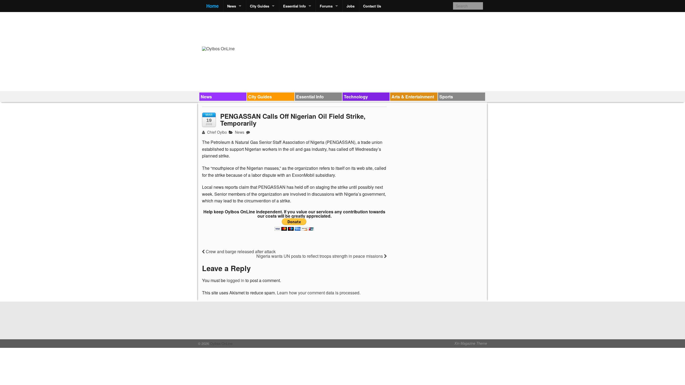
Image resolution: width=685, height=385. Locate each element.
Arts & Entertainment (412, 97)
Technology (356, 97)
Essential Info (294, 6)
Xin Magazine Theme (470, 343)
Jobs (351, 6)
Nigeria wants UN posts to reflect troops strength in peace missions (320, 256)
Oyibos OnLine (221, 343)
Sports (446, 97)
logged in (235, 280)
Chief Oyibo (216, 132)
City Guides (259, 6)
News (231, 6)
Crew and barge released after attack (240, 251)
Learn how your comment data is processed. (318, 293)
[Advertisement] (385, 28)
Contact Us (372, 6)
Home (212, 6)
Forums (326, 6)
